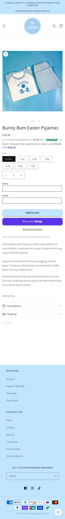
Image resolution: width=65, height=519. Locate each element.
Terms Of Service (14, 456)
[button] (3, 26)
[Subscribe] (55, 476)
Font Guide (12, 400)
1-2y (22, 159)
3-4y (47, 159)
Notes (5, 195)
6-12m (9, 159)
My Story (10, 379)
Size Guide (11, 393)
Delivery (10, 427)
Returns (10, 434)
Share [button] (9, 322)
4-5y (8, 166)
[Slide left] (25, 121)
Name (5, 183)
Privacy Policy (13, 449)
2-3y (34, 159)
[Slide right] (39, 121)
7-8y (32, 166)
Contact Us (12, 441)
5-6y (20, 166)
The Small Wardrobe (28, 513)
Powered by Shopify (42, 513)
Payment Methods (15, 386)
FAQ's (9, 420)
